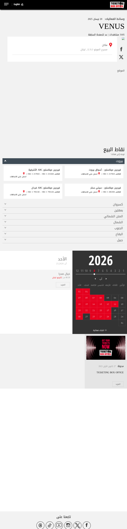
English (17, 4)
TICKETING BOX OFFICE (110, 372)
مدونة (121, 366)
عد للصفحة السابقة (97, 35)
